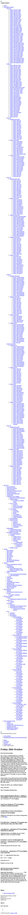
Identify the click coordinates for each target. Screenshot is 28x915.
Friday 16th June (17, 187)
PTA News (12, 614)
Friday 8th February (18, 395)
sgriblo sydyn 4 (17, 539)
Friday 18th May (17, 472)
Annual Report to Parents (13, 582)
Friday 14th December (18, 405)
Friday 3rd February (18, 209)
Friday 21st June (17, 126)
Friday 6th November (18, 331)
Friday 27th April (17, 468)
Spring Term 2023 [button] (14, 198)
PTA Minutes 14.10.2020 (19, 674)
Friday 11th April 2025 (15, 79)
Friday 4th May (17, 470)
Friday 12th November (18, 284)
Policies (9, 590)
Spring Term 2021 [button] (14, 314)
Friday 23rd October (18, 332)
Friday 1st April (17, 258)
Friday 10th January (15, 95)
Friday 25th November (18, 222)
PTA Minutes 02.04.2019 (19, 719)
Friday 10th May (17, 133)
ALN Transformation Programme (18, 574)
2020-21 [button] (9, 274)
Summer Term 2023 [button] (15, 179)
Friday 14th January (18, 271)
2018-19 (6, 742)
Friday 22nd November (15, 102)
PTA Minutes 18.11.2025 (19, 627)
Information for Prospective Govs (18, 606)
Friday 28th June (17, 125)
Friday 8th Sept (17, 176)
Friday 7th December (18, 407)
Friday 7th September (18, 413)
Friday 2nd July (17, 301)
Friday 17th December (18, 277)
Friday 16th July (17, 298)
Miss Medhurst (10, 561)
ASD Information (14, 575)
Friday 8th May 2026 (15, 22)
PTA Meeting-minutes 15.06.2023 (21, 638)
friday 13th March (17, 317)
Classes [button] (5, 549)
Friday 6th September (18, 366)
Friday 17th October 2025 (16, 54)
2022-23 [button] (9, 177)
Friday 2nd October (18, 337)
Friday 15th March (17, 143)
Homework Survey (17, 525)
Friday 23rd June (17, 186)
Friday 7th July (16, 183)
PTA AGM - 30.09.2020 (19, 671)
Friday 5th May (17, 194)
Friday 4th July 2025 (15, 68)
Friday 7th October (17, 230)
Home (5, 5)
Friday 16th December (18, 217)
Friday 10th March (17, 204)
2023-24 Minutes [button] (17, 635)
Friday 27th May (17, 248)
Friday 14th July (17, 181)
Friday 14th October (18, 229)
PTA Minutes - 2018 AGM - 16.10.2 (21, 705)
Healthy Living (13, 547)
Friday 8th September (18, 428)
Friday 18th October (15, 108)
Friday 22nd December (18, 156)
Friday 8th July (16, 241)
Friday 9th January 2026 (16, 41)
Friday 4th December (18, 326)
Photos (14, 513)
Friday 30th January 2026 (16, 37)
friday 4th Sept (16, 342)
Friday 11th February (18, 266)
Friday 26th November (18, 281)
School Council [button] (14, 520)
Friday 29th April (17, 253)
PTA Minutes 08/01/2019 (19, 710)
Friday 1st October (17, 291)
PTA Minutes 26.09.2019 (19, 701)
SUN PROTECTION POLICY (15, 592)
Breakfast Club (10, 583)
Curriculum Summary (15, 533)
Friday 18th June (17, 303)
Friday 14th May (17, 309)
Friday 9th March (17, 460)
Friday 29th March (17, 388)
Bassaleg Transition (11, 586)
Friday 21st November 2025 (17, 48)
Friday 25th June (17, 302)
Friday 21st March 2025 (16, 83)
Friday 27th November (18, 327)
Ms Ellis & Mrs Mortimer (13, 560)
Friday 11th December (18, 324)
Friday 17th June (17, 245)
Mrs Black (9, 554)
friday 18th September (18, 339)
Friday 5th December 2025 (16, 46)
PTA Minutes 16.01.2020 (19, 692)
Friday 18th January (18, 399)
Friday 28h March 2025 (16, 82)
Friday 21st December (18, 403)
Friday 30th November (18, 406)
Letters (8, 579)
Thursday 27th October (18, 226)
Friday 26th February (18, 320)
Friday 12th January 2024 (19, 154)
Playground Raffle (17, 507)
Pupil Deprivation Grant (16, 568)
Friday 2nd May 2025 (15, 77)
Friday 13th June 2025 (15, 72)
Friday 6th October (17, 170)
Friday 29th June (17, 479)
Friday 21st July (17, 180)
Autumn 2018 (7, 744)
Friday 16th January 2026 (16, 40)
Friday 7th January (17, 273)
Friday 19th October (18, 421)
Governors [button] (9, 603)
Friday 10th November (18, 165)
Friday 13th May (17, 251)
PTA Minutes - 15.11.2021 (19, 662)
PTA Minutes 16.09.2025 (19, 633)
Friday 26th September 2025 (17, 58)
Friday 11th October (15, 109)
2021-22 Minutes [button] (17, 649)
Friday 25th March (17, 259)
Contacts (9, 576)
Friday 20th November (18, 328)
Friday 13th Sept (14, 115)
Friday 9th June (17, 188)
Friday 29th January (18, 321)
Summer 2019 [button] (13, 367)
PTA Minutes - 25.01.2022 (19, 659)
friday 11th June (17, 305)
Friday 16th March (17, 461)
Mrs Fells (9, 557)
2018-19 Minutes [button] (17, 703)
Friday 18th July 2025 (15, 65)
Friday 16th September (18, 234)
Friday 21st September (18, 416)
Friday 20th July (17, 484)
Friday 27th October (18, 166)
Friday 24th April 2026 (15, 25)
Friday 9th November (18, 411)
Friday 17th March (17, 202)
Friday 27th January (18, 210)
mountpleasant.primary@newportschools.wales (15, 737)
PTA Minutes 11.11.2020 (19, 677)
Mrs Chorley (10, 551)
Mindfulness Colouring (12, 728)
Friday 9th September (18, 235)
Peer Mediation (13, 518)
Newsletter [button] (9, 7)
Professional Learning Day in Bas (18, 599)
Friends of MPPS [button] (8, 596)
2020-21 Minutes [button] (17, 669)
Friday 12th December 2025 (17, 44)
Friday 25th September (18, 338)
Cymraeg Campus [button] (17, 543)
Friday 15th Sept (17, 174)
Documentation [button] (7, 589)
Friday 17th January (15, 94)
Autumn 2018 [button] (15, 402)
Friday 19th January (18, 152)
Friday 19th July (17, 120)
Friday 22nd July (17, 238)
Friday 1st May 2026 (15, 23)
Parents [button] (5, 563)
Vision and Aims (11, 489)
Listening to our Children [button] (13, 496)
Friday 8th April (17, 256)
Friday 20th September (18, 363)
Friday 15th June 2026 (15, 16)
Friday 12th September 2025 (17, 61)
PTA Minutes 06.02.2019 (19, 713)
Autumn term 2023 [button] (14, 155)
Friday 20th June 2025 (15, 70)
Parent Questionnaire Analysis (14, 564)
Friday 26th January (18, 151)
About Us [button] (6, 485)
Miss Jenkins (10, 556)
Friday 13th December (15, 98)
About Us (15, 504)
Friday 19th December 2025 (17, 43)
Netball (8, 722)
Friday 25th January (18, 398)
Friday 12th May (17, 192)
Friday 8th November (15, 105)
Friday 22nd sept (17, 173)
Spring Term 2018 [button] (14, 449)
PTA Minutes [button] (13, 615)
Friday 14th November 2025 (17, 50)
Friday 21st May (17, 308)
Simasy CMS (14, 913)
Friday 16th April (17, 313)
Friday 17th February (18, 206)
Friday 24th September (18, 292)
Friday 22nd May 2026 (15, 19)
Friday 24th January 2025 (16, 93)
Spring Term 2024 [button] (14, 140)
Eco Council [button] (13, 509)
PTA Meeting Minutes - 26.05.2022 (21, 656)
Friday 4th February (18, 267)
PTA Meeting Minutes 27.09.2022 (21, 653)
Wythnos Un (19, 545)
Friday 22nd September (19, 431)
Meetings (15, 510)
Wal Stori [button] (15, 540)
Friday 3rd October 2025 (16, 57)
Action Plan (16, 511)
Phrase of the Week (18, 506)
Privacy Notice (10, 588)
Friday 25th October (15, 107)
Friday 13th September (18, 364)
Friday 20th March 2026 (16, 29)
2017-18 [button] (9, 425)
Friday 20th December (15, 97)
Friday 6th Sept (14, 116)
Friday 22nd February (18, 392)
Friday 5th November (18, 285)
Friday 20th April (17, 467)
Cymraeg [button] (12, 535)
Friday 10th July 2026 (15, 11)
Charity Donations (17, 517)
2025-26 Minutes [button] (17, 617)
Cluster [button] (8, 597)
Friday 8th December (18, 159)
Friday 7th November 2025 (16, 51)
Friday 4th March (17, 263)
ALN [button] (8, 572)
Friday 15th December (18, 158)
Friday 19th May (17, 191)
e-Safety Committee (15, 594)
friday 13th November (18, 330)
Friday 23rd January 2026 (16, 39)
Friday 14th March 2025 (16, 84)
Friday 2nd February (18, 149)
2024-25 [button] (9, 64)
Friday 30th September (18, 231)
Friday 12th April (17, 138)
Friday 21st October (18, 227)
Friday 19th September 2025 (17, 59)
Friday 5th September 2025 (16, 62)
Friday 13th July (17, 482)
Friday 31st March (17, 199)
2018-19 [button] (11, 344)
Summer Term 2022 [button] (15, 237)
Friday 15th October (18, 288)
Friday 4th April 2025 (15, 80)
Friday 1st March (17, 145)
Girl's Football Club (12, 729)
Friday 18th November (18, 223)
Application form (17, 515)
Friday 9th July (16, 299)
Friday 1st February (18, 396)
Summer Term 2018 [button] (15, 466)
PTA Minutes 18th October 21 (20, 664)
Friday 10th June (17, 247)
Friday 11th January (18, 400)
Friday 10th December (18, 278)
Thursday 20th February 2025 (17, 87)
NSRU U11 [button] (10, 600)
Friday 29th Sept (17, 172)
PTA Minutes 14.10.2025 (19, 630)
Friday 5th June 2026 (15, 18)
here (6, 816)
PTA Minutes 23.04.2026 (19, 621)
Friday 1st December (18, 161)
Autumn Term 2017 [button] (15, 427)
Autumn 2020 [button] (13, 323)
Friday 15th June (17, 477)
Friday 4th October (14, 111)
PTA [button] (8, 611)
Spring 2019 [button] (13, 384)
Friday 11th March (17, 262)
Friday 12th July (17, 122)
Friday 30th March (17, 464)
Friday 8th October (17, 289)
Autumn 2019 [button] (13, 345)
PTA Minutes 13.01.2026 (19, 624)
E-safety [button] (9, 593)
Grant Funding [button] (10, 567)
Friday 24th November (18, 162)
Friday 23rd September (18, 233)
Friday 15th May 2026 (15, 21)
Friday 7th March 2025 (15, 86)
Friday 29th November (15, 101)
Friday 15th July (17, 240)
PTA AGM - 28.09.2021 (19, 667)
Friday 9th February (18, 148)
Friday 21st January (18, 270)
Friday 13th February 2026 (16, 34)
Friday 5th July (16, 123)
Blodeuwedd (19, 542)
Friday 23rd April (17, 312)
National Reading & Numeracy (14, 585)
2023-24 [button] (9, 118)
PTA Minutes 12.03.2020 (19, 689)
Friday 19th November (18, 283)
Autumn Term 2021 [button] (15, 276)
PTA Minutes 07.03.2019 (19, 716)
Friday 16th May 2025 (15, 75)
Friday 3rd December (18, 280)
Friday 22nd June (17, 478)
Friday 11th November (18, 224)
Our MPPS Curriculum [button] (12, 532)
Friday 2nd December (18, 220)
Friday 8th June (17, 475)
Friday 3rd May (17, 134)
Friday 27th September (15, 112)
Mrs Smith (9, 553)
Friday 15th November (15, 104)
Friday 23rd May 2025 (15, 73)
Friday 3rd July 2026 (15, 12)
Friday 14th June (17, 127)
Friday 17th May (17, 131)
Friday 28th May (17, 306)
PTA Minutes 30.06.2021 (19, 685)
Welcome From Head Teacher (14, 491)
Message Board (17, 524)
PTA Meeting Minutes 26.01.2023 (21, 646)
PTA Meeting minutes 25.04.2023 (21, 641)
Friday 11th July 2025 (15, 66)
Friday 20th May (17, 249)
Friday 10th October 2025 (16, 55)
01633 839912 (7, 736)
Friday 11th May (17, 471)
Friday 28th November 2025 (17, 47)
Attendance (16, 527)
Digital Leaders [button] (14, 499)
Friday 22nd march (17, 389)
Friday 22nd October (18, 287)
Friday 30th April (17, 310)
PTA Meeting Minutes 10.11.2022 (21, 651)
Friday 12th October (18, 420)
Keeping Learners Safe (15, 531)
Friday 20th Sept (14, 113)
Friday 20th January (18, 212)
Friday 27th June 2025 (15, 69)
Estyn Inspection (11, 486)
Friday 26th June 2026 (15, 14)
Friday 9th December (18, 219)
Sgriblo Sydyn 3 (17, 538)
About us (12, 604)
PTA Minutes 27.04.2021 (19, 682)
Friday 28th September (18, 417)
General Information (12, 571)
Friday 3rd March (17, 205)
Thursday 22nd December (19, 216)
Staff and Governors (12, 488)
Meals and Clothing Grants (16, 570)
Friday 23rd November (18, 409)
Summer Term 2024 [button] (15, 119)
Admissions (10, 565)
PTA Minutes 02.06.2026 (19, 619)
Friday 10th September (18, 295)
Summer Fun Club (11, 726)
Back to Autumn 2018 (9, 893)
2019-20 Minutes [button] (17, 687)
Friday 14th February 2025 (16, 88)
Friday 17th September (18, 294)
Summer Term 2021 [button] (15, 296)
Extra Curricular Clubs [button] (9, 721)
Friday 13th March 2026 (16, 30)
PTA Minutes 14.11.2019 (19, 695)
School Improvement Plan (13, 493)
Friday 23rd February (18, 147)
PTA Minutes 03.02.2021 (19, 680)
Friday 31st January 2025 (16, 91)
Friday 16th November (18, 410)
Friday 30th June (17, 184)
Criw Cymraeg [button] (13, 503)
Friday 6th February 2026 (16, 36)
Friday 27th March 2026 (16, 27)
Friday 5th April (17, 387)
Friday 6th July (16, 481)
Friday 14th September (18, 414)
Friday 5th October (17, 418)
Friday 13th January (18, 213)
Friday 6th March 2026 (15, 32)
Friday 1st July (16, 242)
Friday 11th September (18, 341)
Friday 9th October (17, 335)
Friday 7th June (17, 129)
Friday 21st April (17, 197)
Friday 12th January (18, 450)
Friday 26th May (17, 190)
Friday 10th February (18, 208)
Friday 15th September (18, 430)
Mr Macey (9, 558)
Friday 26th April (17, 136)
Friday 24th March (17, 201)
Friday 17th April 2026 (15, 26)
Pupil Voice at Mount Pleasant (17, 497)
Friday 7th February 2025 (16, 90)
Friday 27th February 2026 (16, 33)
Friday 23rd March (17, 463)
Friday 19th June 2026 (15, 15)
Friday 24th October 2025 (16, 52)
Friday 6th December (15, 100)
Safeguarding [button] (10, 528)
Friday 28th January (18, 269)
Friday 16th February (18, 457)
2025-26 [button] (9, 8)
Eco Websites (16, 514)
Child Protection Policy (15, 529)
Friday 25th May (17, 474)
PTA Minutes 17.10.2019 (19, 698)
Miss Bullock (10, 550)
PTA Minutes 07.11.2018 (19, 707)
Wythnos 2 (18, 546)
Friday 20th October (18, 168)
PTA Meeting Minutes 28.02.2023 (21, 644)
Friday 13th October (18, 169)
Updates (12, 601)
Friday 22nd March (18, 141)
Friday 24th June (17, 244)
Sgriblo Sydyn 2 (17, 536)
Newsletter (6, 741)
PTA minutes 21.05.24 (21, 636)
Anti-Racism (10, 495)
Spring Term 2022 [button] (14, 255)
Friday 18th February (18, 265)
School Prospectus (11, 492)
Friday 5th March (17, 319)
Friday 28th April (17, 195)
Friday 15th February (18, 393)
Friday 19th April (17, 137)
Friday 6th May (17, 252)
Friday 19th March (17, 316)
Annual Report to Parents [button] (16, 607)
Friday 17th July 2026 (15, 9)
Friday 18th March (17, 260)
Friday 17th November (18, 163)
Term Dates (10, 578)
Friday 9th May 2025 (15, 76)
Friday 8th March (17, 144)
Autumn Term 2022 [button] (15, 215)
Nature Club (10, 723)
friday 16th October (18, 334)
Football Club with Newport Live (15, 725)
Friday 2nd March (17, 459)
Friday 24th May (17, 130)
